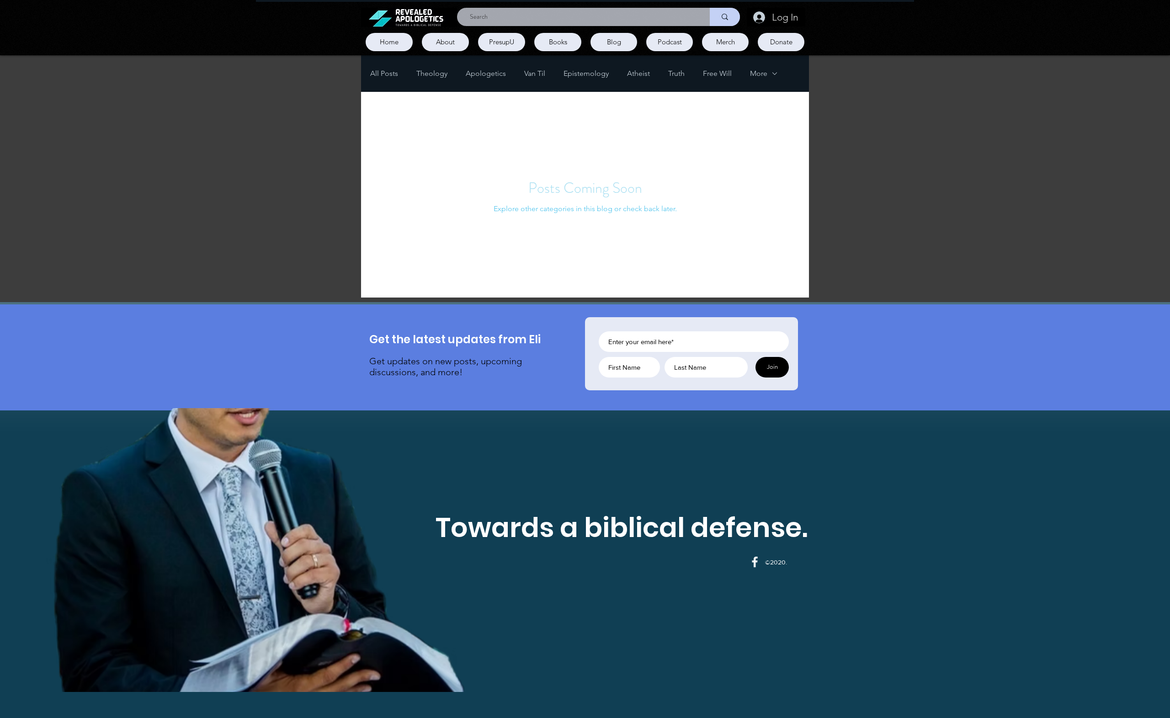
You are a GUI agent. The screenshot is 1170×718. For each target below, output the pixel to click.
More (758, 73)
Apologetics (486, 73)
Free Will (717, 73)
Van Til (534, 73)
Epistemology (586, 73)
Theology (431, 73)
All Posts (384, 73)
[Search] (725, 17)
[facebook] (755, 562)
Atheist (638, 73)
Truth (676, 73)
